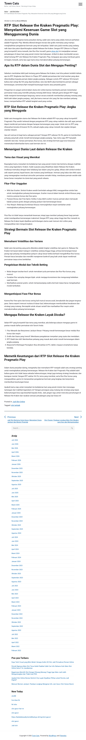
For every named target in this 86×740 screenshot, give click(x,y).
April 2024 (15, 549)
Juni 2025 (15, 493)
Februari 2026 (16, 460)
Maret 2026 (15, 456)
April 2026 (15, 452)
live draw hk (16, 700)
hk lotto (14, 704)
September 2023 (17, 578)
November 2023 (17, 570)
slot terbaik (15, 405)
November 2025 (17, 472)
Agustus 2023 (16, 582)
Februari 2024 (16, 557)
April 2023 (15, 598)
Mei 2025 (15, 497)
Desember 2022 (17, 614)
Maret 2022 (15, 646)
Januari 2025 (16, 513)
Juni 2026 (15, 444)
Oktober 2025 (16, 476)
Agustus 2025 (16, 484)
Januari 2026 (16, 464)
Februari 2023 (16, 606)
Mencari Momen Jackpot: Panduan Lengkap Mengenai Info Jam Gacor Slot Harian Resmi (43, 684)
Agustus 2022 (16, 630)
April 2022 (15, 642)
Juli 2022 (15, 634)
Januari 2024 (16, 561)
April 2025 (15, 501)
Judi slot (15, 725)
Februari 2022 (16, 650)
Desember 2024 (17, 517)
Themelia (63, 736)
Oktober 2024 (16, 525)
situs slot (55, 51)
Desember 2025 (17, 468)
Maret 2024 (15, 553)
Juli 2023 (15, 586)
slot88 (14, 696)
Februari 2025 (16, 509)
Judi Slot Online (19, 402)
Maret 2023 (15, 602)
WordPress (52, 736)
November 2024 (17, 521)
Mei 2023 (15, 594)
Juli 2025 (15, 489)
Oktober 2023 (16, 574)
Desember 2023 (17, 565)
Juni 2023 (15, 590)
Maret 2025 (15, 505)
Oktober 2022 (16, 622)
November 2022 (17, 618)
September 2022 (17, 626)
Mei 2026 (15, 448)
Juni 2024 (15, 541)
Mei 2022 (15, 638)
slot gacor (15, 713)
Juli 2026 (15, 440)
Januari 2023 (16, 610)
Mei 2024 (15, 545)
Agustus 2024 (16, 533)
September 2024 (17, 529)
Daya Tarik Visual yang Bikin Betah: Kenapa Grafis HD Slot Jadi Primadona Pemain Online (43, 662)
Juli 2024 (15, 537)
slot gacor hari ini (18, 709)
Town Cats (35, 736)
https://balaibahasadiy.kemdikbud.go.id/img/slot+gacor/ (31, 717)
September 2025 (17, 480)
